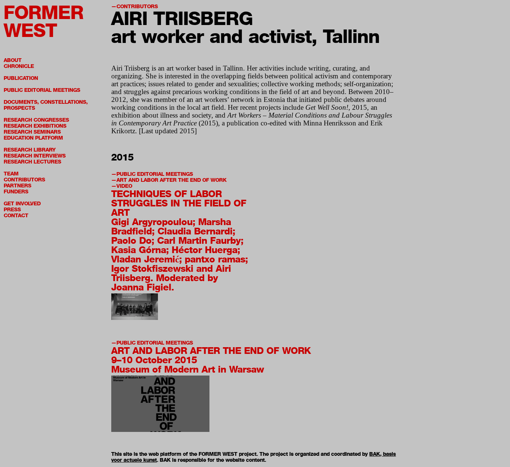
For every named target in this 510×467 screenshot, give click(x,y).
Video (124, 186)
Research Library (30, 150)
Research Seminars (32, 132)
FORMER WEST (44, 21)
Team (11, 174)
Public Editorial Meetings (42, 90)
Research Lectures (32, 162)
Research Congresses (36, 120)
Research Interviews (35, 156)
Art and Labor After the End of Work (171, 180)
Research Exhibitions (35, 126)
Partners (17, 186)
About (13, 60)
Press (12, 209)
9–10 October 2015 (154, 359)
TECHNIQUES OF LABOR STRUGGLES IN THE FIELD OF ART (178, 203)
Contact (16, 215)
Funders (16, 192)
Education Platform (33, 138)
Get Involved (22, 203)
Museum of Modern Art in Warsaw (187, 369)
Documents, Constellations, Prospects (46, 105)
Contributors (24, 180)
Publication (21, 78)
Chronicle (19, 66)
